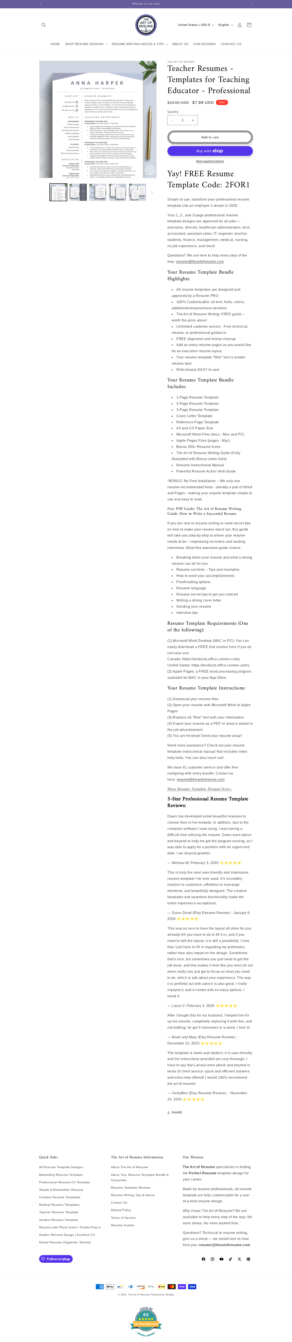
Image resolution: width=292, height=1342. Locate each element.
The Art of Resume (139, 1294)
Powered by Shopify (162, 1294)
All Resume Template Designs (61, 1167)
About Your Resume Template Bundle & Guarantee (140, 1177)
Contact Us (119, 1202)
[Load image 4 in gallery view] (117, 192)
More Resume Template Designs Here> (199, 789)
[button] (44, 25)
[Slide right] (152, 192)
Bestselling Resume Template (61, 1174)
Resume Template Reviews (131, 1187)
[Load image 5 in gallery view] (137, 192)
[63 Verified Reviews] (146, 1339)
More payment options (210, 161)
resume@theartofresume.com (200, 261)
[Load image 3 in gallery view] (98, 192)
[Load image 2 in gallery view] (78, 192)
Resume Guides (122, 1225)
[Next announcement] (251, 4)
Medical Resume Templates (59, 1204)
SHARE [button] (177, 1112)
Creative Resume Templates (60, 1197)
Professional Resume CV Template (64, 1182)
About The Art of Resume (129, 1167)
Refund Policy (121, 1210)
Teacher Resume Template (58, 1212)
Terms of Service (123, 1217)
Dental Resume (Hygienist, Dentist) (65, 1242)
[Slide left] (44, 192)
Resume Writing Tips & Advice (133, 1195)
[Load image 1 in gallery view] (58, 192)
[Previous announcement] (40, 4)
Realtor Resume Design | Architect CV (67, 1234)
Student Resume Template (58, 1220)
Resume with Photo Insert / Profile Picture (70, 1227)
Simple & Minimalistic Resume (61, 1189)
